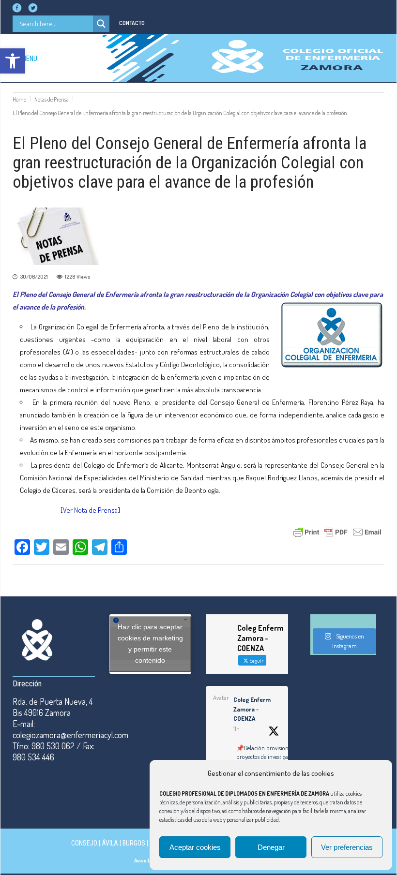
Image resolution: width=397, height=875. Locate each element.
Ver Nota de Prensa (90, 510)
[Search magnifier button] (101, 23)
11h (236, 728)
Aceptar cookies (195, 847)
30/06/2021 (34, 276)
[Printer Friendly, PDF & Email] (337, 531)
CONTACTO (132, 23)
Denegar (271, 847)
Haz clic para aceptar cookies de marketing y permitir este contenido (150, 643)
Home (19, 99)
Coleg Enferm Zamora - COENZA (252, 709)
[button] (12, 61)
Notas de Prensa (51, 99)
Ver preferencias (347, 847)
